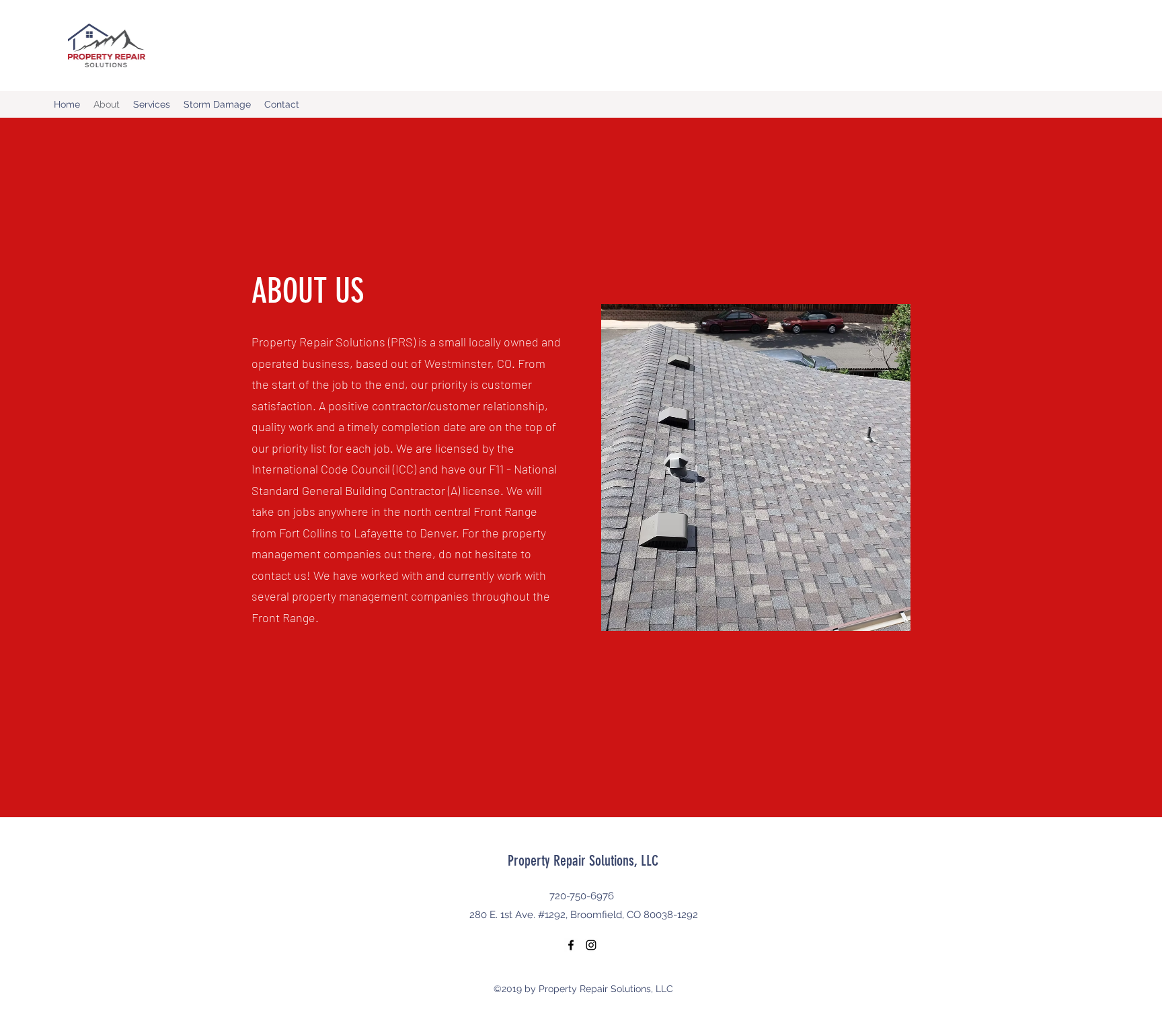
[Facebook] (571, 945)
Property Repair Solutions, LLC (583, 861)
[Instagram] (591, 945)
